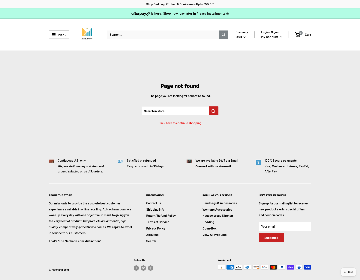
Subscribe (271, 237)
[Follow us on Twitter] (143, 268)
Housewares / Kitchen (217, 215)
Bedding (208, 222)
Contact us (153, 203)
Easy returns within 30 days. (146, 166)
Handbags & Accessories (219, 203)
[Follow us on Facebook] (136, 268)
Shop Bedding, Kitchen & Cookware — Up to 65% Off (180, 4)
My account (270, 37)
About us (152, 234)
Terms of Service (157, 222)
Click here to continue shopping (180, 123)
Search (151, 241)
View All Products (214, 234)
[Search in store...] (213, 110)
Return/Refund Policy (161, 215)
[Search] (223, 34)
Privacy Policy (155, 228)
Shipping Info (155, 209)
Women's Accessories (217, 209)
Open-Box (209, 228)
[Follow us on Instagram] (150, 268)
